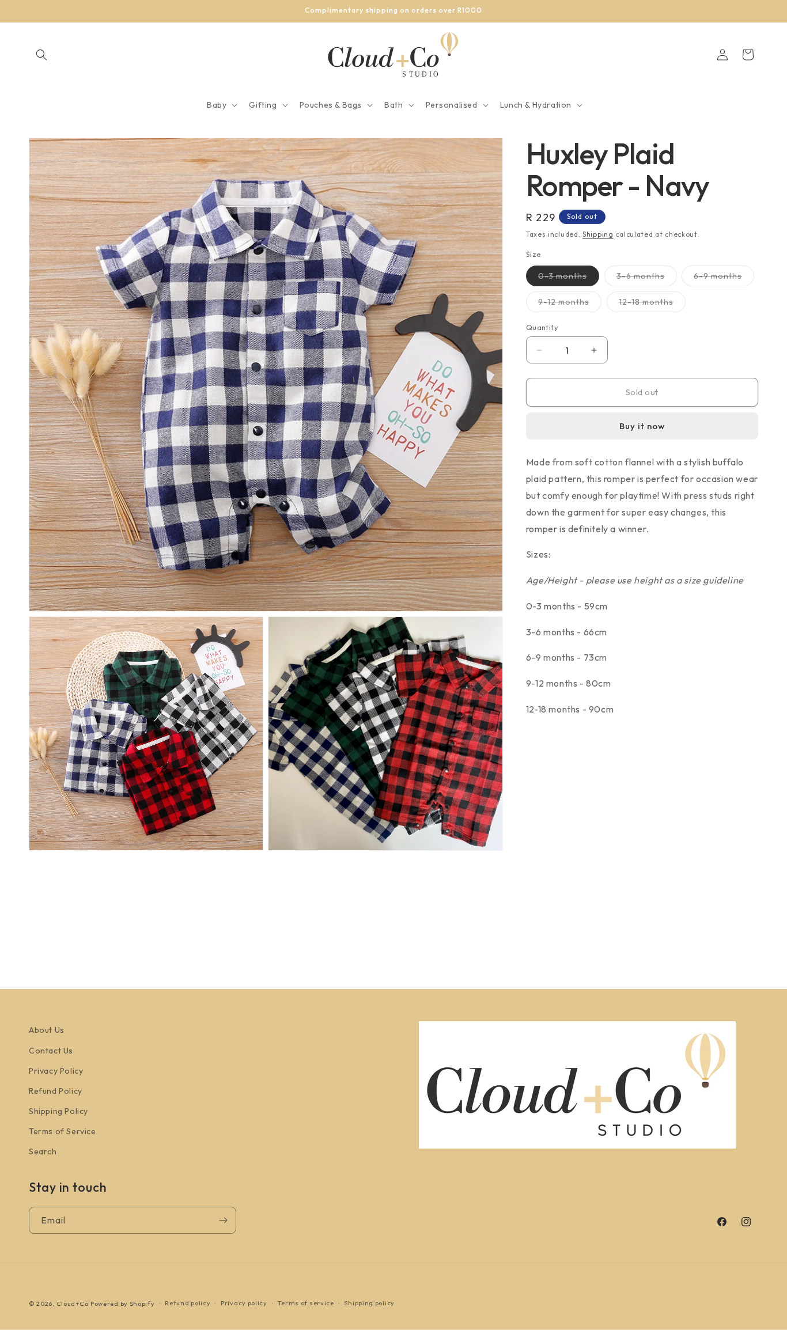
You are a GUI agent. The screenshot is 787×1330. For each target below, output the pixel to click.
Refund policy (187, 1303)
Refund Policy (55, 1091)
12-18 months (652, 304)
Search (43, 1151)
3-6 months (646, 278)
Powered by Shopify (122, 1303)
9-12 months (569, 304)
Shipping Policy (58, 1111)
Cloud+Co (72, 1303)
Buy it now (642, 425)
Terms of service (306, 1303)
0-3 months (568, 278)
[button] (41, 54)
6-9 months (724, 278)
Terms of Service (62, 1131)
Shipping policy (369, 1303)
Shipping (598, 234)
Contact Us (51, 1050)
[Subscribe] (223, 1220)
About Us (47, 1030)
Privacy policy (244, 1303)
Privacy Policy (56, 1071)
